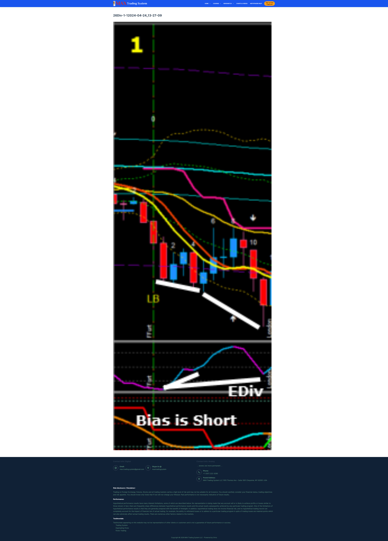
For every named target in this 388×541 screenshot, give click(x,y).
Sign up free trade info (269, 3)
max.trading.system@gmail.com (132, 469)
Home (206, 3)
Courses (216, 3)
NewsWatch (228, 3)
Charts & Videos (241, 3)
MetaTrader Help (256, 3)
